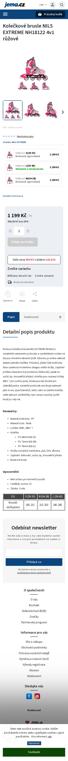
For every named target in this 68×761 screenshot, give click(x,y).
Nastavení (34, 743)
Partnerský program (34, 622)
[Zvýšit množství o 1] (28, 231)
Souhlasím (34, 752)
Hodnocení (34, 676)
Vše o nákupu (34, 642)
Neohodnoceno (25, 136)
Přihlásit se (34, 562)
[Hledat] (61, 4)
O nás (34, 599)
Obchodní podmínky (34, 647)
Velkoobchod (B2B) (34, 611)
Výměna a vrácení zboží (34, 659)
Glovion (34, 670)
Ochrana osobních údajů (34, 653)
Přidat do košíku (23, 242)
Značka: (14, 142)
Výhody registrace (34, 665)
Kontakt (34, 605)
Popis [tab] (11, 317)
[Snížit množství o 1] (10, 231)
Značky (34, 617)
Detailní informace (13, 196)
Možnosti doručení (24, 282)
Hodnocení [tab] (31, 317)
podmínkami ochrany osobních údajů (34, 572)
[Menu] (5, 14)
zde (50, 736)
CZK (41, 4)
